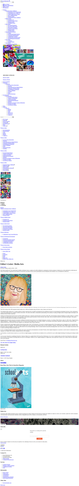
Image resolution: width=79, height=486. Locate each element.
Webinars (10, 101)
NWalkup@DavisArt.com (12, 340)
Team (9, 111)
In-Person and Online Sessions (14, 34)
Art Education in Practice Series (14, 37)
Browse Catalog (6, 77)
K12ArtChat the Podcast (8, 152)
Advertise (10, 91)
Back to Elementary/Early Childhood (8, 208)
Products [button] (4, 9)
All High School (11, 30)
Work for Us (10, 113)
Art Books (10, 40)
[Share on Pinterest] (2, 362)
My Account (6, 6)
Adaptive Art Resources (12, 98)
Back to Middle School (5, 217)
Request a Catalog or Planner (8, 465)
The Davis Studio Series (12, 26)
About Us (7, 108)
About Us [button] (5, 107)
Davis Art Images (6, 81)
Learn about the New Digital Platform (15, 87)
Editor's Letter (3, 267)
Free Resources (8, 96)
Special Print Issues (11, 93)
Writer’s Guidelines (6, 145)
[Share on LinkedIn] (3, 362)
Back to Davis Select (5, 245)
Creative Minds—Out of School (9, 213)
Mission (9, 109)
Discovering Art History (12, 27)
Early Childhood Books (12, 15)
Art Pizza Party (3, 349)
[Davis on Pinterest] (4, 448)
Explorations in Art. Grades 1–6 (9, 211)
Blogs (4, 106)
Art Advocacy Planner (12, 104)
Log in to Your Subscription (13, 85)
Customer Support (6, 464)
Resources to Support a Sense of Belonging (16, 102)
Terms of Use (5, 473)
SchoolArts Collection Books (13, 88)
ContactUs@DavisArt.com (8, 459)
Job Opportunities (6, 130)
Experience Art (11, 19)
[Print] (5, 362)
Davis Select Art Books (7, 247)
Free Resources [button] (6, 95)
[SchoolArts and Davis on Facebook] (0, 448)
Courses (9, 33)
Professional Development (10, 31)
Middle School (8, 18)
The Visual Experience (12, 25)
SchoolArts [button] (5, 82)
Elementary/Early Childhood (11, 10)
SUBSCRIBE (3, 424)
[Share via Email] (4, 362)
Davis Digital (6, 4)
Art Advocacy (5, 475)
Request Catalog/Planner (8, 5)
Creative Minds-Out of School (14, 14)
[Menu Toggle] (9, 1)
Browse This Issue (4, 416)
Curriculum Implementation (13, 35)
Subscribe (10, 86)
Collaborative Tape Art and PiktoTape (10, 234)
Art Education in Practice (8, 243)
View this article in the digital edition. (8, 342)
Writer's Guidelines (11, 90)
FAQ (4, 467)
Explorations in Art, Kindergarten (14, 12)
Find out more (3, 442)
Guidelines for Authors (7, 466)
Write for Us (10, 112)
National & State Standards (8, 476)
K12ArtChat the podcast (12, 97)
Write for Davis (6, 131)
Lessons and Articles (12, 99)
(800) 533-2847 (6, 458)
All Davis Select (11, 41)
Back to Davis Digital (5, 249)
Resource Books (11, 16)
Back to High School (5, 223)
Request (2, 207)
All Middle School (11, 23)
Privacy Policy (6, 472)
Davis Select (7, 39)
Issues (9, 92)
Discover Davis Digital (12, 44)
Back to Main (4, 128)
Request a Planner (6, 79)
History (9, 110)
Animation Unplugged (5, 355)
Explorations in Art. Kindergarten (9, 210)
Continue (2, 445)
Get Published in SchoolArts (13, 89)
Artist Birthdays (6, 474)
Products (4, 120)
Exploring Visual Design (13, 20)
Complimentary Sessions (13, 36)
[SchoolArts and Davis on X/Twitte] (2, 448)
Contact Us (6, 7)
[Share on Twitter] (1, 362)
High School (7, 24)
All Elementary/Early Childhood (14, 17)
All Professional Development (14, 38)
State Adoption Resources (8, 478)
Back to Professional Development (8, 236)
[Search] (13, 117)
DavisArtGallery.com (7, 482)
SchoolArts (7, 83)
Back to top (2, 484)
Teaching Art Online (12, 103)
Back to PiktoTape (5, 232)
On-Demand (5, 238)
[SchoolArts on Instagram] (3, 448)
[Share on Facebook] (0, 362)
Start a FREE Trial (6, 251)
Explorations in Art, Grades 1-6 (14, 13)
